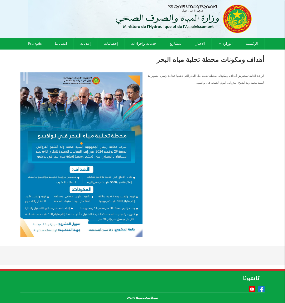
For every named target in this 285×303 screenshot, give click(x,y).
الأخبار (200, 44)
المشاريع (176, 44)
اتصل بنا (61, 44)
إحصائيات (111, 44)
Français (35, 44)
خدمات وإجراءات (143, 44)
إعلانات (85, 44)
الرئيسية (252, 44)
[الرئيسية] (142, 18)
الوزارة (227, 44)
